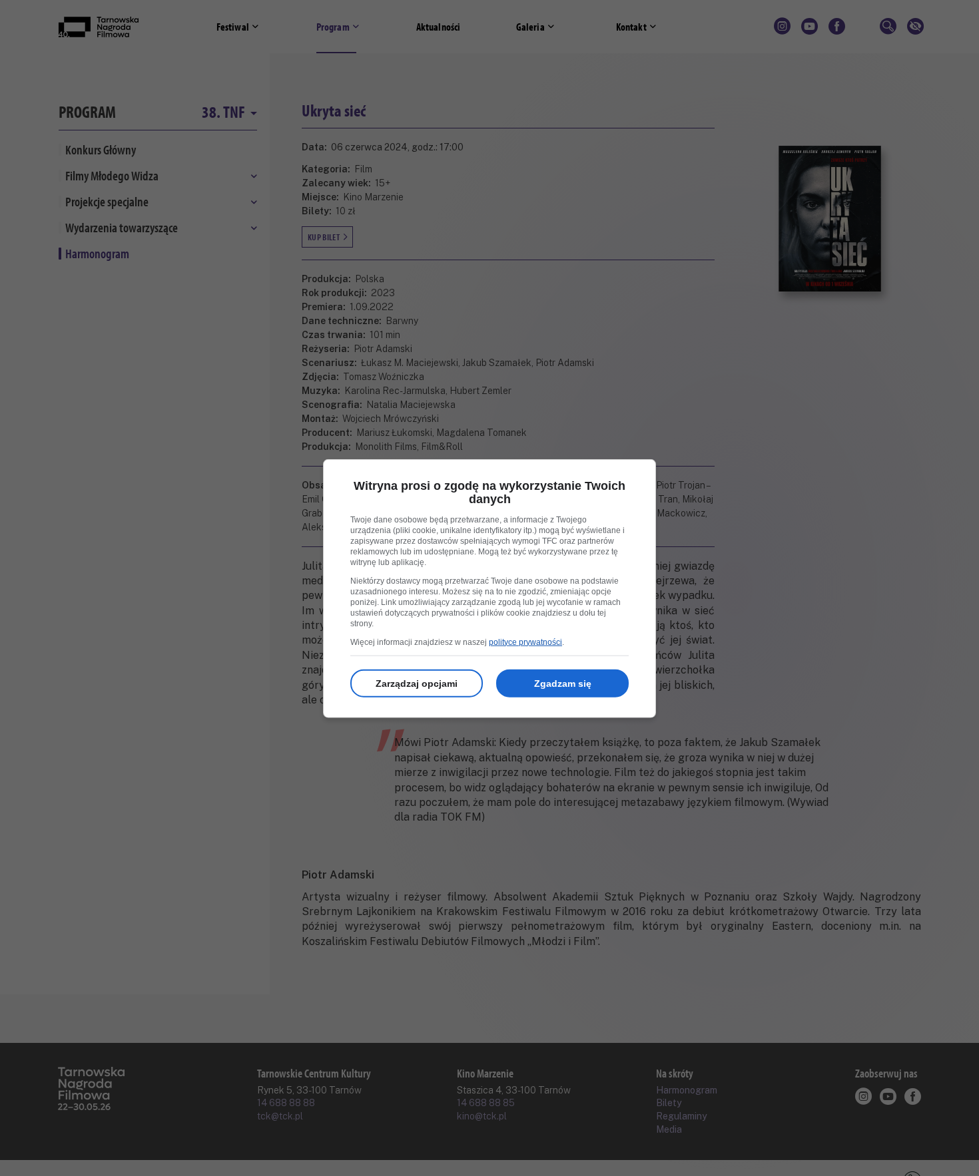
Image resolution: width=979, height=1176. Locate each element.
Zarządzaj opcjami (417, 683)
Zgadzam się (562, 683)
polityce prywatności (525, 641)
